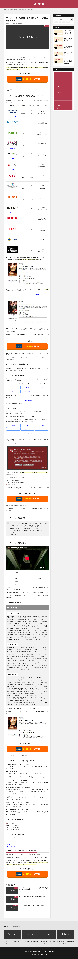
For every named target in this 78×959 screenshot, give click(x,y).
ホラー (10, 9)
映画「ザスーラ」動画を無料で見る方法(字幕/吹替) (68, 54)
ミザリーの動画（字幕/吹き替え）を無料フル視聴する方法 (33, 905)
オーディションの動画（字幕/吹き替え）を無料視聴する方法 (23, 9)
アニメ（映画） (59, 79)
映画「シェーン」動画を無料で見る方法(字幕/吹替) (68, 39)
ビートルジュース (11, 844)
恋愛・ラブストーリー (60, 102)
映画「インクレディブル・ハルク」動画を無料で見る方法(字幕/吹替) (68, 33)
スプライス (9, 839)
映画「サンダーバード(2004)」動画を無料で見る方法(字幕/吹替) (68, 47)
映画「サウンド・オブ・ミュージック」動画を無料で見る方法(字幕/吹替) (68, 61)
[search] (71, 19)
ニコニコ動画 (41, 387)
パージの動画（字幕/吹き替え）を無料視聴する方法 (32, 896)
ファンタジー (58, 92)
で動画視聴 (31, 79)
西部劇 (57, 108)
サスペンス (16, 905)
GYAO (27, 387)
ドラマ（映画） (59, 89)
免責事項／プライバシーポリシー (40, 951)
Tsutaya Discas (38, 294)
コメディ (57, 83)
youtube (13, 387)
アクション (58, 76)
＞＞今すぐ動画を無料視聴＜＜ (27, 400)
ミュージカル (58, 98)
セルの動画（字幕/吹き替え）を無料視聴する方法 (30, 942)
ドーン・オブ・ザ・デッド (13, 846)
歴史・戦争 (58, 105)
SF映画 (57, 73)
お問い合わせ (52, 951)
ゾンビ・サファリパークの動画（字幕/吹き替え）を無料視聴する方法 (47, 942)
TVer (13, 391)
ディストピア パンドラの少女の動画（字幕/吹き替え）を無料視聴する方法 (65, 942)
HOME (6, 9)
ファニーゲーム (10, 842)
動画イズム (27, 391)
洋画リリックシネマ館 (42, 954)
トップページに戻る (27, 951)
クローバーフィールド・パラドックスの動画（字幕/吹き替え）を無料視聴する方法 (33, 888)
